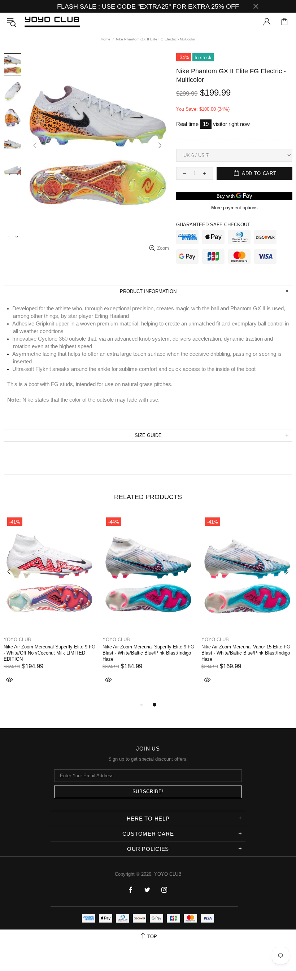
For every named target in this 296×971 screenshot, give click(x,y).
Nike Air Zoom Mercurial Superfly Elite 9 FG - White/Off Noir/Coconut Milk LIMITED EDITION (49, 653)
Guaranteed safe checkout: (213, 224)
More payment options (234, 207)
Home (105, 39)
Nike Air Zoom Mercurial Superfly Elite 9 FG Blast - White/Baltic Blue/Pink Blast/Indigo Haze (148, 653)
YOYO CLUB (52, 22)
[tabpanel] (49, 607)
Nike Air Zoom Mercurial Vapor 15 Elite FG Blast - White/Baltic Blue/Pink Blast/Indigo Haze (245, 653)
